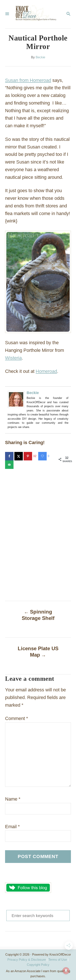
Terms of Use (57, 959)
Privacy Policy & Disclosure (26, 959)
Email (12, 826)
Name (12, 799)
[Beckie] (17, 399)
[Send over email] (9, 464)
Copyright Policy (38, 964)
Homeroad (46, 371)
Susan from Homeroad (28, 80)
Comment (16, 718)
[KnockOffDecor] (37, 14)
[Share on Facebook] (9, 456)
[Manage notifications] (66, 970)
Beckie (40, 57)
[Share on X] (19, 456)
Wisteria (13, 358)
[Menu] (7, 14)
